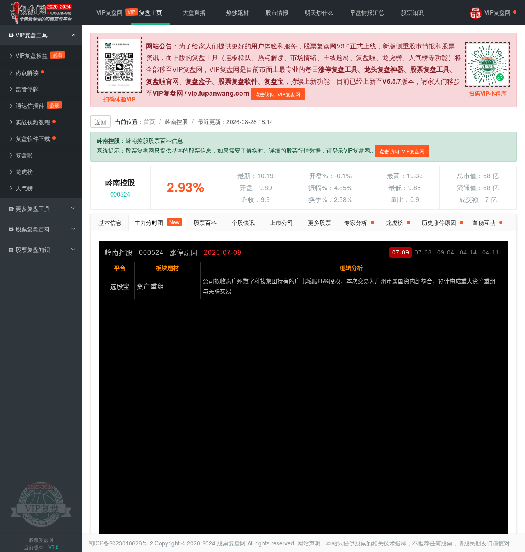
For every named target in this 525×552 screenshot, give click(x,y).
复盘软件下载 (32, 138)
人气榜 (23, 188)
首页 (149, 121)
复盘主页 (150, 12)
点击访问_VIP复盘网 (277, 94)
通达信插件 (36, 105)
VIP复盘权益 (38, 55)
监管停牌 (26, 89)
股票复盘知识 (32, 249)
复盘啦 (23, 155)
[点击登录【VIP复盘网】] (41, 503)
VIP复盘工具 (31, 35)
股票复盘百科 (32, 229)
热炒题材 (237, 12)
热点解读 (26, 72)
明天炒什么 (319, 12)
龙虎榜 (23, 171)
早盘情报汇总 (367, 12)
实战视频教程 (32, 122)
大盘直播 (194, 12)
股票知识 (412, 12)
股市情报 (276, 12)
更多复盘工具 (32, 208)
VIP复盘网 (113, 12)
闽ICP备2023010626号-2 (120, 543)
